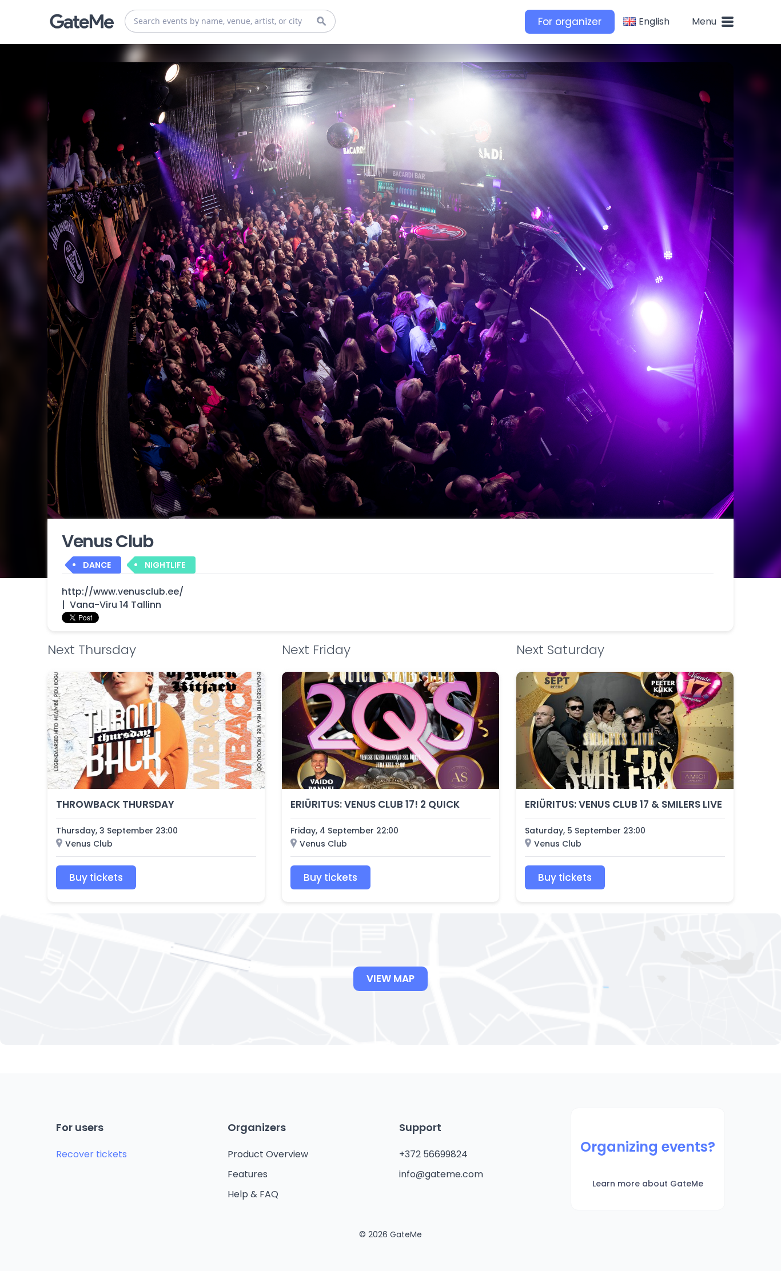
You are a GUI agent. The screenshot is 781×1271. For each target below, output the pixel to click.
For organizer (569, 22)
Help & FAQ (253, 1194)
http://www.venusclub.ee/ (123, 592)
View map (390, 978)
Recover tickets (91, 1154)
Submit (321, 21)
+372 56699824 (433, 1154)
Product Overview (268, 1154)
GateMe (81, 21)
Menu (705, 21)
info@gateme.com (441, 1174)
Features (248, 1174)
